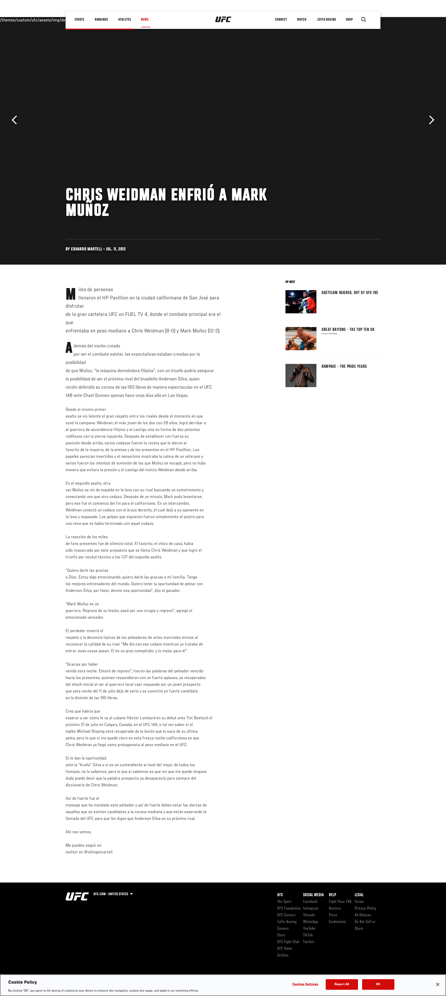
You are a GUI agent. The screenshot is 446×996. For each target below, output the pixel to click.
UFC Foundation (289, 908)
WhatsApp (310, 922)
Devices (335, 908)
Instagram (310, 908)
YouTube (309, 928)
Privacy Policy (365, 908)
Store (281, 935)
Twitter (308, 942)
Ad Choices (363, 915)
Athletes (124, 20)
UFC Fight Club (288, 942)
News (144, 20)
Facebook (310, 902)
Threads (309, 915)
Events (79, 20)
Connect (281, 20)
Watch (301, 20)
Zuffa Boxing (326, 20)
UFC (280, 895)
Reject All (341, 984)
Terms (359, 902)
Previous (16, 120)
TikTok (308, 935)
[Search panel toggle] (363, 20)
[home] (223, 19)
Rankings (101, 20)
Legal (359, 895)
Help (332, 895)
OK (378, 984)
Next (429, 120)
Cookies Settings (305, 984)
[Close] (437, 984)
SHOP (349, 20)
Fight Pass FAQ (340, 902)
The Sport (284, 902)
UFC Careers (286, 915)
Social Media (313, 895)
